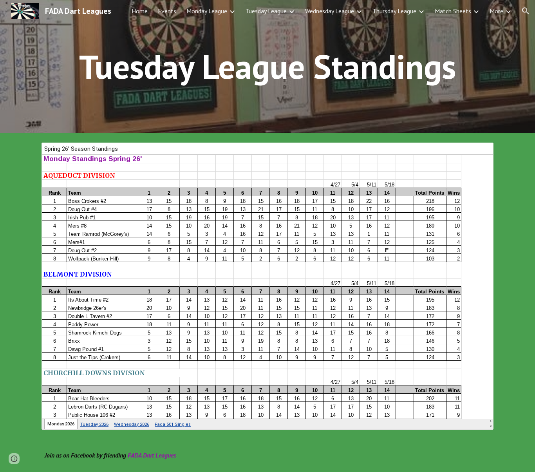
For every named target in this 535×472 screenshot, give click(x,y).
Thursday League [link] (394, 11)
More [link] (496, 11)
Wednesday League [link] (329, 11)
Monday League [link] (206, 11)
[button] (525, 11)
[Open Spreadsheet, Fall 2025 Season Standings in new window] (478, 153)
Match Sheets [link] (453, 11)
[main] (267, 67)
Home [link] (140, 11)
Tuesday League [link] (266, 11)
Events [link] (167, 11)
